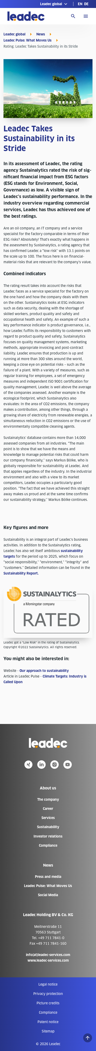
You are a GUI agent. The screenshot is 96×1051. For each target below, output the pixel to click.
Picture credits (48, 1003)
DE (86, 4)
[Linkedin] (41, 764)
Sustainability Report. (21, 573)
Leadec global (14, 34)
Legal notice (48, 984)
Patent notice (48, 1022)
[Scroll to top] (87, 1037)
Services (48, 818)
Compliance (48, 845)
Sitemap (48, 1031)
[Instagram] (54, 764)
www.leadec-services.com (48, 960)
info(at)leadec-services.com (48, 955)
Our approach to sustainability (44, 671)
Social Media (48, 895)
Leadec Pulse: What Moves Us (27, 40)
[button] (54, 4)
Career (48, 809)
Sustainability (48, 827)
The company (48, 799)
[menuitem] (80, 4)
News (40, 34)
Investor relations (48, 836)
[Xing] (28, 764)
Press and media (48, 877)
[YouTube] (67, 764)
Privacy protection (48, 994)
